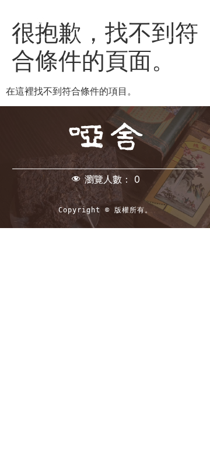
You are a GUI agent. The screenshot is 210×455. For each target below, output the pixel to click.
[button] (192, 18)
